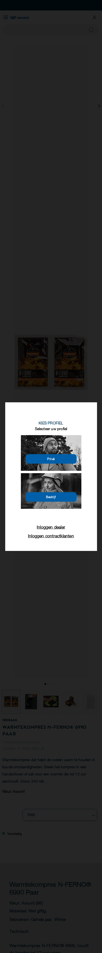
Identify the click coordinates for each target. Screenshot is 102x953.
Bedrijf (51, 497)
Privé (51, 459)
